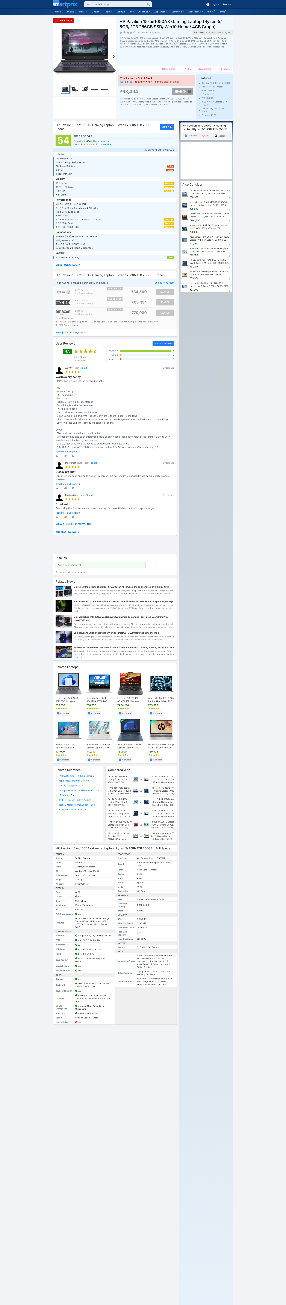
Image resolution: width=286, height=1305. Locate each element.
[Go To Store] (63, 291)
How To (83, 11)
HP (229, 32)
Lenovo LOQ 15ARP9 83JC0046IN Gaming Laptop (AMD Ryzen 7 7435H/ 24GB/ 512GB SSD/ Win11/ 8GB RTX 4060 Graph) (128, 700)
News (58, 11)
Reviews (70, 11)
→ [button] (71, 332)
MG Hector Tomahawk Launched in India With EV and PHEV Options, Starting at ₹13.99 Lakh (124, 647)
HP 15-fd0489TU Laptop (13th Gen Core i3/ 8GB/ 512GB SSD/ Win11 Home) (161, 746)
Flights (222, 11)
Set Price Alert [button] (166, 282)
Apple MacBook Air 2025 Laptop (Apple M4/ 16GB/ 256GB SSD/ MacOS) (161, 700)
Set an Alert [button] (127, 81)
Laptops (121, 11)
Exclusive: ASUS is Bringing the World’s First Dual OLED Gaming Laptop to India (116, 633)
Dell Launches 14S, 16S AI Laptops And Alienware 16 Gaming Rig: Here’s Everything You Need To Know (121, 619)
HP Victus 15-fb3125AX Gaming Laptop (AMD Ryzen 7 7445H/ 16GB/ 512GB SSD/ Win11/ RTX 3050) (129, 746)
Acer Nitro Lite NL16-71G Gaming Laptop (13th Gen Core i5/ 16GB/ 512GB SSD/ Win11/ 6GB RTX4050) (99, 746)
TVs (132, 11)
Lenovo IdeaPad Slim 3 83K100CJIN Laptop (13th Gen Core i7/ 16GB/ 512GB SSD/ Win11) (68, 700)
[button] (115, 265)
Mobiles (95, 11)
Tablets (108, 11)
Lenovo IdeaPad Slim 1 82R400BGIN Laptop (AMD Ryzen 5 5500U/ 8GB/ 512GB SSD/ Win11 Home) (210, 285)
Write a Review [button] (163, 343)
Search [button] (180, 91)
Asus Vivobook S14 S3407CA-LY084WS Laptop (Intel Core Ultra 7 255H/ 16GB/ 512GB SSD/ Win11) (99, 700)
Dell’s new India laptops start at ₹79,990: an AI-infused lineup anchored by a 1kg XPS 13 (121, 587)
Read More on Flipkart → (68, 451)
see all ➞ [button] (104, 141)
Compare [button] (166, 127)
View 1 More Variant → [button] (66, 318)
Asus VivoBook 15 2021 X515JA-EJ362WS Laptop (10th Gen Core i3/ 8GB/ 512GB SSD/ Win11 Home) (67, 746)
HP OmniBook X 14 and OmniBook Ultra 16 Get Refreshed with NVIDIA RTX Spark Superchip (123, 601)
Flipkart (83, 368)
